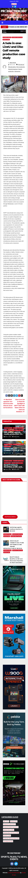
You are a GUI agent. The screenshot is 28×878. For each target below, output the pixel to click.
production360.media (14, 872)
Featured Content (7, 37)
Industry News (6, 39)
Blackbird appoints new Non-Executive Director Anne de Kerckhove (8, 403)
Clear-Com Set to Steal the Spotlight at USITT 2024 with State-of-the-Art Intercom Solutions (19, 405)
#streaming (17, 71)
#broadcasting (12, 67)
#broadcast (21, 64)
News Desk (13, 62)
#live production (20, 67)
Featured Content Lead (17, 37)
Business (13, 821)
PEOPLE (7, 835)
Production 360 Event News (11, 838)
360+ (6, 821)
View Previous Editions (10, 516)
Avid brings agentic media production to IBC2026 (13, 434)
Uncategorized (8, 841)
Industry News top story (17, 430)
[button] (11, 22)
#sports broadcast (13, 69)
